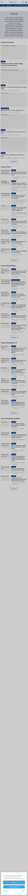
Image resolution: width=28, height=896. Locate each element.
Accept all (14, 882)
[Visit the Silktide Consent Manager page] (23, 891)
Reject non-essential (14, 886)
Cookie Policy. (21, 878)
